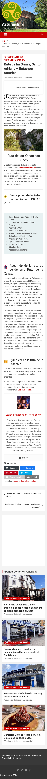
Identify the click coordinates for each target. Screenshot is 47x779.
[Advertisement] (23, 540)
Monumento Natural (14, 60)
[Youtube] (20, 458)
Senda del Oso (24, 390)
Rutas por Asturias (14, 57)
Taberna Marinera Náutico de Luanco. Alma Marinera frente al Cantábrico (21, 652)
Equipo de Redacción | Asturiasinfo (19, 78)
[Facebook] (27, 458)
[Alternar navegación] (5, 35)
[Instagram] (23, 458)
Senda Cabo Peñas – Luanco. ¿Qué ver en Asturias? (22, 505)
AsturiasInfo (13, 24)
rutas (27, 481)
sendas (33, 481)
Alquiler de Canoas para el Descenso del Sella (24, 494)
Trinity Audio (29, 87)
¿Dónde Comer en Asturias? (20, 571)
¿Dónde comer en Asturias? (17, 598)
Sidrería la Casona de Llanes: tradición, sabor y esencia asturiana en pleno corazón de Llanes (23, 607)
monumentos (18, 481)
